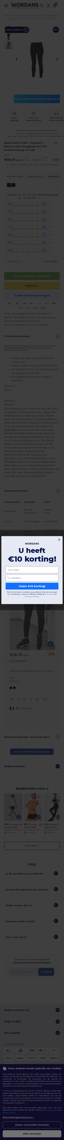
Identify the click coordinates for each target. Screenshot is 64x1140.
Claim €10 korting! (32, 586)
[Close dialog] (59, 539)
